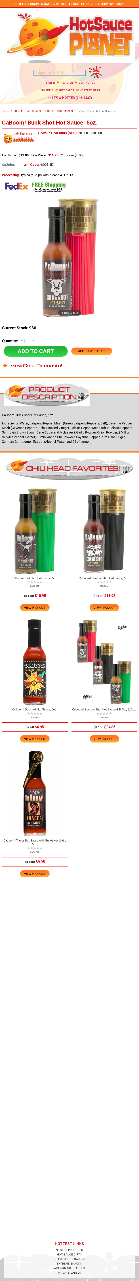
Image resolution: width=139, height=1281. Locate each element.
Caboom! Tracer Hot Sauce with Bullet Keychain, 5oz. (35, 842)
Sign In (50, 82)
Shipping (47, 90)
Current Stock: (19, 328)
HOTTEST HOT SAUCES (59, 111)
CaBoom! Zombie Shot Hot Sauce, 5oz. (104, 578)
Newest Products (69, 1250)
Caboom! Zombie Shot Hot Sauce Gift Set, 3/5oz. (104, 709)
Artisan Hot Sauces (69, 1268)
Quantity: (10, 341)
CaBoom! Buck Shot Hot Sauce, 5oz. (97, 111)
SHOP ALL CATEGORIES (27, 111)
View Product (35, 607)
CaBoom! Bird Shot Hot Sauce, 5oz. (35, 578)
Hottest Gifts (90, 90)
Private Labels (69, 1272)
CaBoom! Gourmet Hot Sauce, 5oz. (34, 709)
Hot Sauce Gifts (69, 1254)
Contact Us (87, 82)
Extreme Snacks (69, 1263)
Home (5, 111)
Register (67, 82)
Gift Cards (66, 90)
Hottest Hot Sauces (69, 1259)
